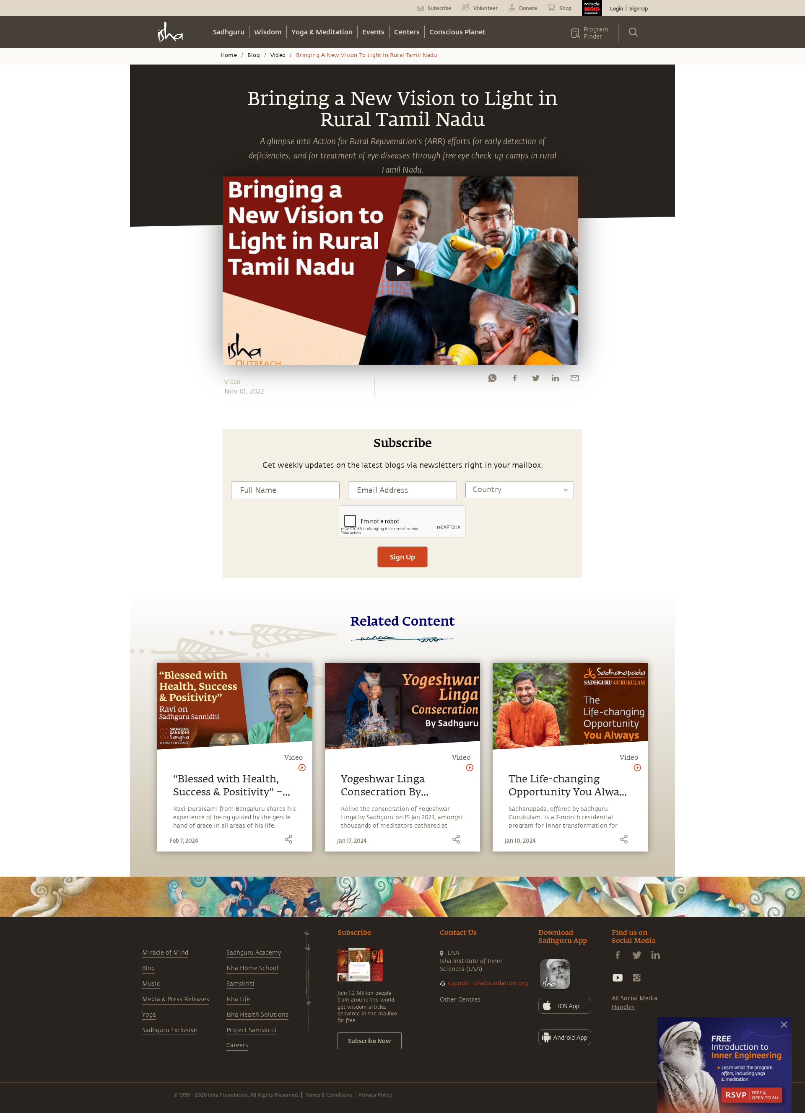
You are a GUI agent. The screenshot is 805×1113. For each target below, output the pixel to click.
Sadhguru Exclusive (169, 1030)
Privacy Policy (375, 1094)
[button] (400, 270)
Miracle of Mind (165, 953)
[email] (575, 380)
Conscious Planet (457, 31)
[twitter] (535, 380)
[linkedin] (555, 380)
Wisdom (268, 31)
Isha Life (238, 999)
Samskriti (240, 984)
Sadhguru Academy (253, 953)
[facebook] (515, 380)
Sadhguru (228, 31)
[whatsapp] (492, 380)
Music (151, 984)
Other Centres (460, 1000)
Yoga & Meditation (322, 31)
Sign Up (638, 8)
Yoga (149, 1015)
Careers (237, 1045)
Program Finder (596, 33)
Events (373, 31)
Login (616, 8)
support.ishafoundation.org (487, 983)
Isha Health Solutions (257, 1015)
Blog (253, 55)
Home (229, 55)
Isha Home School (252, 968)
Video (278, 55)
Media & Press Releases (175, 999)
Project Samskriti (251, 1030)
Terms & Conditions (328, 1094)
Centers (407, 31)
